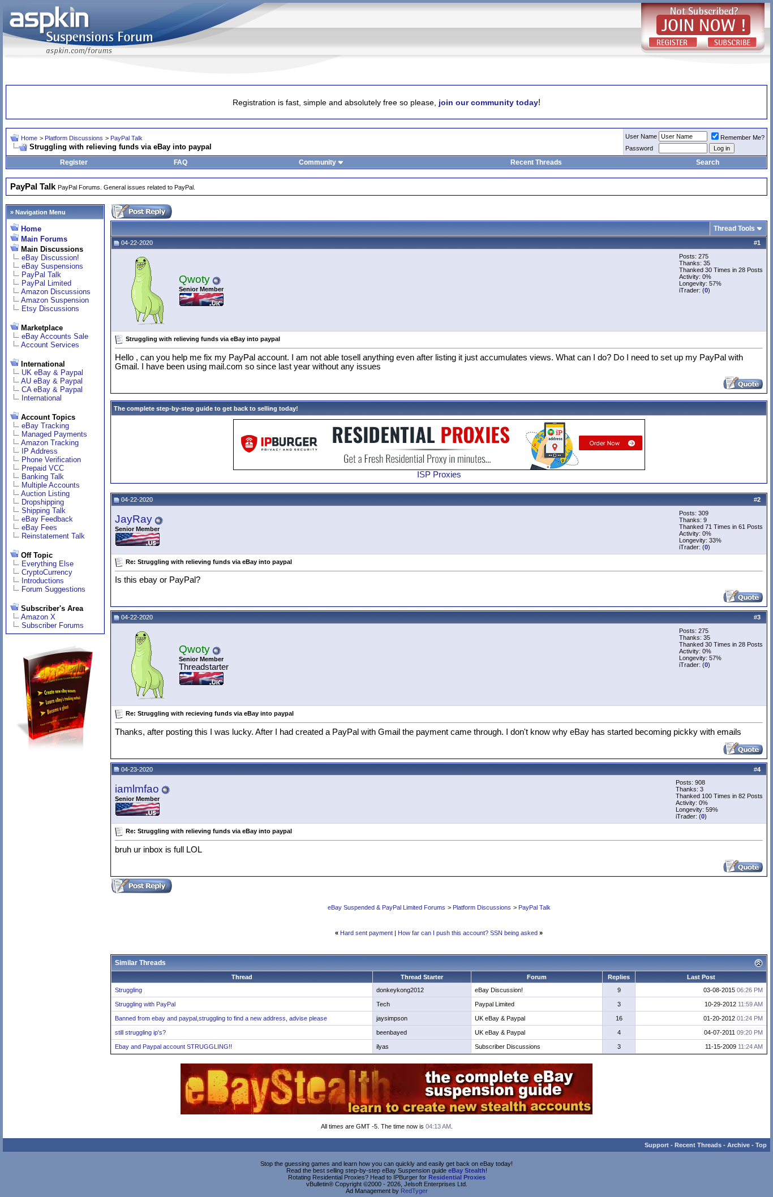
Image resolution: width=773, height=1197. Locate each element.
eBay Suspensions (52, 266)
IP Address (40, 451)
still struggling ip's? (140, 1032)
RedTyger (414, 1190)
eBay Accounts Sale (55, 336)
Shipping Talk (44, 510)
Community (317, 162)
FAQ (180, 162)
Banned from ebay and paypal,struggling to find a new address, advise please (221, 1018)
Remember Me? (742, 137)
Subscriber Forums (53, 625)
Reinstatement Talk (53, 536)
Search (707, 162)
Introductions (43, 580)
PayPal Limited (46, 283)
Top (761, 1145)
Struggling (128, 990)
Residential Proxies (457, 1177)
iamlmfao (137, 789)
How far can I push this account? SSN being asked (468, 932)
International (42, 398)
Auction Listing (45, 493)
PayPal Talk (126, 138)
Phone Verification (51, 459)
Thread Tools (734, 228)
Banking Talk (43, 476)
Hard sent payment (366, 932)
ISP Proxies (439, 474)
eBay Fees (39, 527)
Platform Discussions (74, 138)
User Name (641, 136)
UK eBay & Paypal (52, 372)
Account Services (50, 345)
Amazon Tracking (50, 442)
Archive (738, 1145)
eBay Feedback (47, 519)
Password (639, 148)
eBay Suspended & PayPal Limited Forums (386, 907)
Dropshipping (43, 502)
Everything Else (48, 563)
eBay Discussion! (50, 257)
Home (29, 138)
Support (657, 1145)
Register (74, 162)
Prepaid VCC (43, 468)
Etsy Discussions (50, 308)
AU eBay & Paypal (52, 381)
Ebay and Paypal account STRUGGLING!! (173, 1046)
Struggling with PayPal (145, 1004)
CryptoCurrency (47, 572)
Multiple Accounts (51, 485)
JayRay (133, 519)
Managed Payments (54, 434)
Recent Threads (536, 162)
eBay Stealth (467, 1170)
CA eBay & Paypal (52, 389)
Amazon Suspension (55, 300)
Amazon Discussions (56, 291)
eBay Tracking (45, 425)
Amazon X (38, 617)
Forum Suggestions (53, 589)
